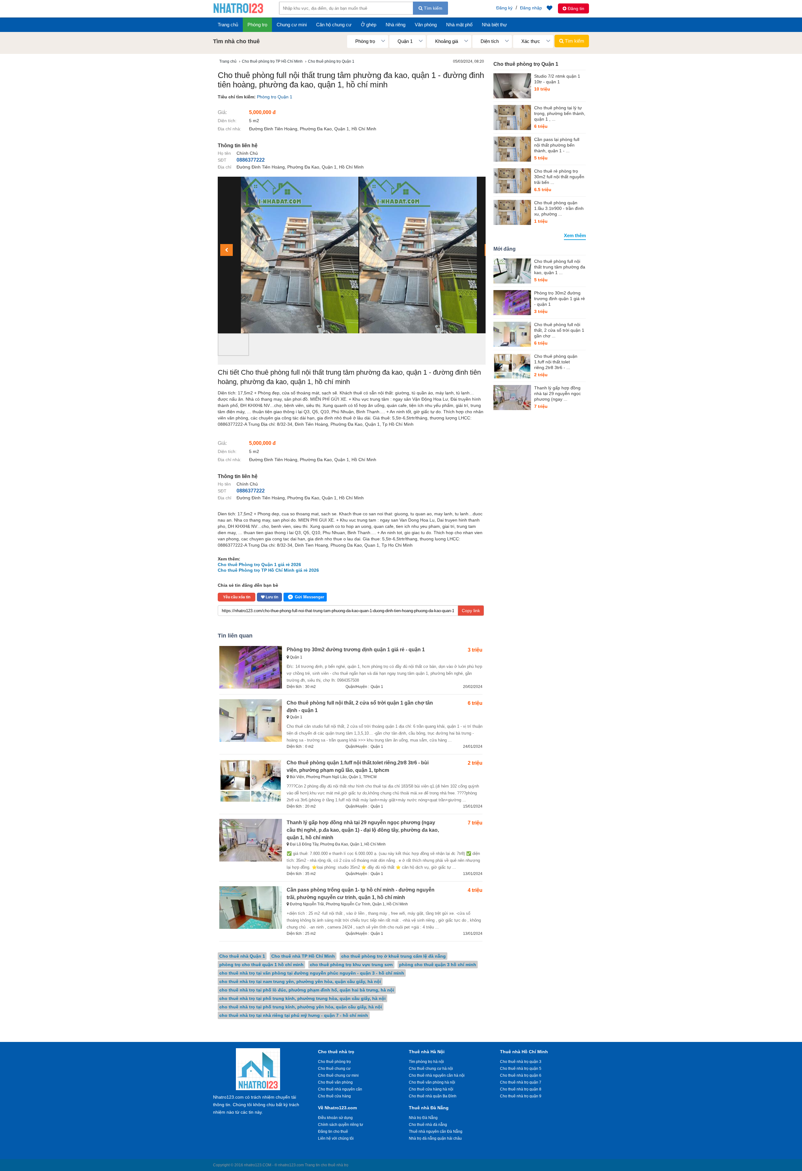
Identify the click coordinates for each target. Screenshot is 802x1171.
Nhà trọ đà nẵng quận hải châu (435, 1138)
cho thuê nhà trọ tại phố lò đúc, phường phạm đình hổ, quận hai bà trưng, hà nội (306, 989)
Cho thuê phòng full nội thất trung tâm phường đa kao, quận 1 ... (559, 267)
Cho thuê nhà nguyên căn (340, 1089)
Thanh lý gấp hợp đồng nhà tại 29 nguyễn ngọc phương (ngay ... (557, 393)
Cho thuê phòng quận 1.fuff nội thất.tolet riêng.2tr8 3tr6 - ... (555, 362)
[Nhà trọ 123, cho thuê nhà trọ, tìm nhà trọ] (238, 12)
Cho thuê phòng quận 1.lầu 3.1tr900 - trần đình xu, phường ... (559, 208)
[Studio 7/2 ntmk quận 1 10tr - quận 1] (512, 85)
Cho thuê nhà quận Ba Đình (432, 1096)
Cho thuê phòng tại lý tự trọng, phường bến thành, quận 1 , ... (559, 113)
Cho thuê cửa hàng (334, 1096)
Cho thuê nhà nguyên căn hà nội (437, 1075)
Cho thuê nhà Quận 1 (242, 956)
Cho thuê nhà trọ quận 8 (520, 1089)
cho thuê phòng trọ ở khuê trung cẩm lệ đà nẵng (393, 956)
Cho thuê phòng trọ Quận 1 (525, 64)
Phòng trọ (257, 24)
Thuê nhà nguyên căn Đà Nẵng (435, 1131)
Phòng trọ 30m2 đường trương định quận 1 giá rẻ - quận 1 (356, 649)
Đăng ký (504, 7)
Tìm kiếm (432, 8)
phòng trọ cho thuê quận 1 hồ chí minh (261, 964)
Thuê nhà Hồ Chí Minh (524, 1051)
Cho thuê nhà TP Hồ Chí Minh (303, 956)
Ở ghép (368, 24)
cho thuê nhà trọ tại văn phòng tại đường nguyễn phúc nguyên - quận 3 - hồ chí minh (311, 973)
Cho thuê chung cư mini (338, 1075)
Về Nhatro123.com (337, 1107)
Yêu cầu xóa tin (236, 597)
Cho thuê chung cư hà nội (431, 1068)
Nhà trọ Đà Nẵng (423, 1118)
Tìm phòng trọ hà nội (426, 1061)
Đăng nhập (531, 7)
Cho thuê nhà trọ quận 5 (520, 1068)
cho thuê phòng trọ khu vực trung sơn (351, 964)
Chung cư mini (292, 24)
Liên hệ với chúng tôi (336, 1138)
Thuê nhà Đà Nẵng (429, 1107)
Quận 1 (377, 686)
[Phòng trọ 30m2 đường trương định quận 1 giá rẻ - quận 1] (512, 302)
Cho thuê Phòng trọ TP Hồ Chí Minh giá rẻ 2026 (268, 570)
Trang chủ (228, 24)
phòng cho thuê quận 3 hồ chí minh (437, 964)
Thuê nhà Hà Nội (427, 1051)
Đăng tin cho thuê (333, 1131)
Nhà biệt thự (494, 24)
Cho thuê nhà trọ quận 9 (520, 1096)
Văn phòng (426, 24)
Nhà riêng (395, 24)
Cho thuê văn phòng (335, 1082)
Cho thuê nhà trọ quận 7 (520, 1082)
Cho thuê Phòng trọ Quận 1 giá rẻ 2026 (259, 564)
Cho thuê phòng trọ (334, 1061)
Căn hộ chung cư (334, 24)
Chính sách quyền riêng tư (340, 1124)
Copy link (471, 610)
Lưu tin (271, 597)
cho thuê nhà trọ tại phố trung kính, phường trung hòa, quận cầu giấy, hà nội (302, 998)
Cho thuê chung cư (334, 1068)
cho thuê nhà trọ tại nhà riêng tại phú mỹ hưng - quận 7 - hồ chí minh (293, 1015)
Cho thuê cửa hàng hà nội (431, 1089)
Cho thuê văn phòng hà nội (432, 1082)
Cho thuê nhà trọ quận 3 (520, 1061)
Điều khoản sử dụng (335, 1118)
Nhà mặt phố (459, 24)
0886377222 (251, 160)
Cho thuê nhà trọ (336, 1051)
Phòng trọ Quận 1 (274, 96)
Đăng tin (575, 8)
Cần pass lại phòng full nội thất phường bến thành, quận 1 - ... (556, 145)
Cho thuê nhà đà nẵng (428, 1124)
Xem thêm (575, 235)
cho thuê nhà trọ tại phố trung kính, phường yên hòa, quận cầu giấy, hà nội (300, 1006)
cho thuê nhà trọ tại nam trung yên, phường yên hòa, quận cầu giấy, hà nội (300, 981)
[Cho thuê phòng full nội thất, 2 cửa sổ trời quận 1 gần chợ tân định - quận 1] (512, 334)
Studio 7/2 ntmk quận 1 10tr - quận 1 (557, 79)
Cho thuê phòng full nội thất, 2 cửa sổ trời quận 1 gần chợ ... (559, 330)
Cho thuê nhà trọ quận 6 (520, 1075)
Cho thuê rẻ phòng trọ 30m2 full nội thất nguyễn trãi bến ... (559, 177)
